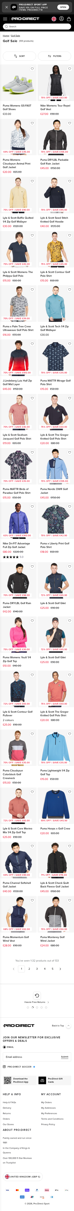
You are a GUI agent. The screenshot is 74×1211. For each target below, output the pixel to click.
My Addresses (48, 1108)
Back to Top (58, 1025)
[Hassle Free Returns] (37, 998)
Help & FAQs (9, 1102)
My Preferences (49, 1113)
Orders (6, 1119)
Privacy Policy (48, 1124)
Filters (57, 56)
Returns (7, 1113)
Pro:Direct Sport (41, 1203)
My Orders (46, 1102)
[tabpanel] (37, 1056)
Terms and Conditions (52, 1119)
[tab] (8, 1047)
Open (63, 7)
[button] (6, 7)
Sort (22, 56)
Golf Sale (15, 35)
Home (6, 35)
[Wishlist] (32, 69)
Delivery (7, 1108)
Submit (64, 1056)
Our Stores (8, 1124)
